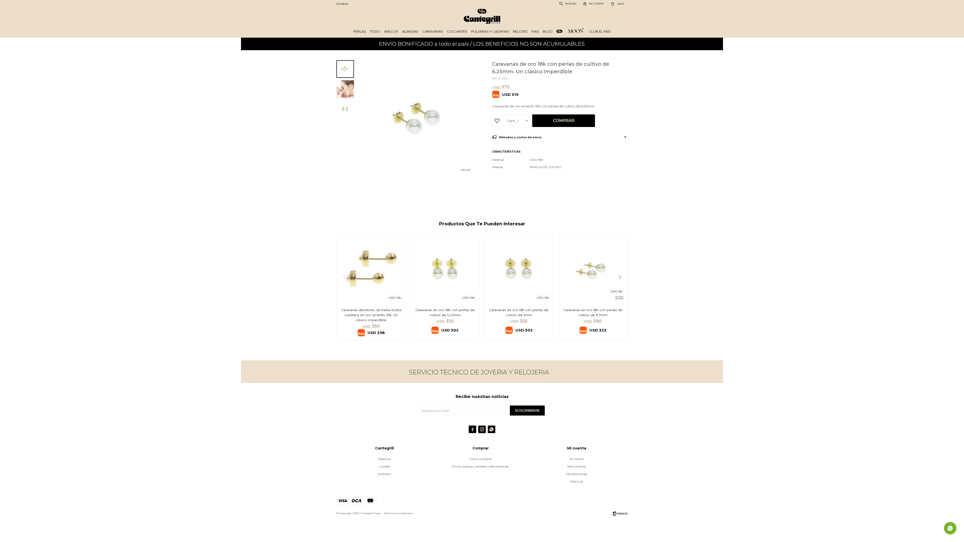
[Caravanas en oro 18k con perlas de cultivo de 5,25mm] (445, 269)
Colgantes (457, 31)
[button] (621, 287)
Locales (384, 466)
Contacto (342, 4)
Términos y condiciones (398, 513)
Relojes (520, 31)
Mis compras (576, 466)
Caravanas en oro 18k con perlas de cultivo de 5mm (519, 312)
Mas (535, 31)
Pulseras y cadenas (490, 31)
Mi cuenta (576, 459)
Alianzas (410, 31)
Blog (548, 31)
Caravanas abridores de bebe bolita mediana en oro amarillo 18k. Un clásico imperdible (371, 315)
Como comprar (480, 459)
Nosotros (384, 459)
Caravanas (432, 31)
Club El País (600, 31)
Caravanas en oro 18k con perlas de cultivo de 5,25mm (445, 312)
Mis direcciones (576, 474)
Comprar (563, 120)
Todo (375, 31)
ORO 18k (559, 31)
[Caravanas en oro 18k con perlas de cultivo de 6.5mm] (593, 269)
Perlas (359, 31)
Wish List (576, 481)
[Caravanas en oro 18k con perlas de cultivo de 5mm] (519, 269)
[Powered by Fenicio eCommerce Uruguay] (620, 513)
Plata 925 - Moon (575, 31)
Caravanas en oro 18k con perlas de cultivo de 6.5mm (593, 312)
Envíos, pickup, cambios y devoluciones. (480, 466)
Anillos (391, 31)
